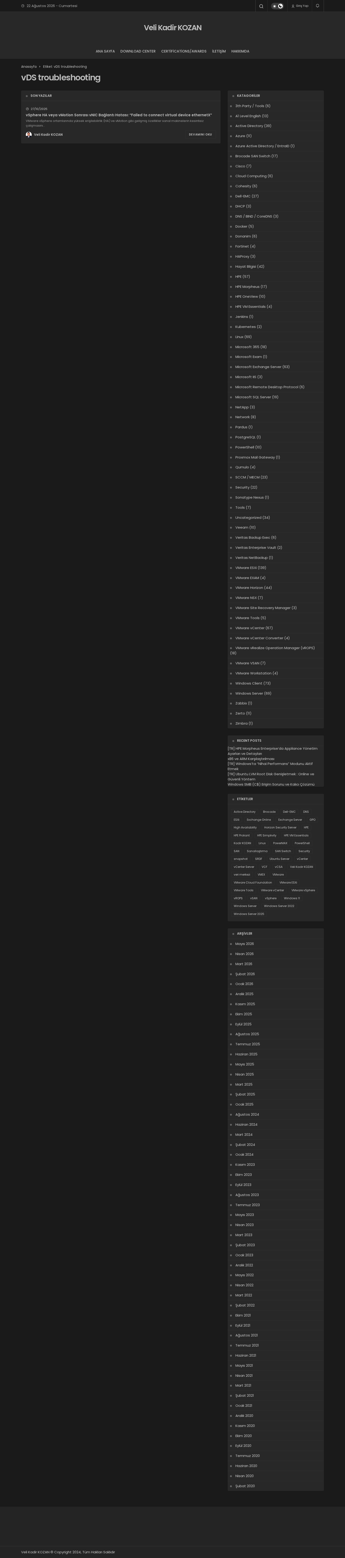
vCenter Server (244, 867)
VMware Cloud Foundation (253, 882)
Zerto (240, 713)
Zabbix (241, 703)
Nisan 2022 (244, 1285)
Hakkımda (240, 51)
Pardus (241, 427)
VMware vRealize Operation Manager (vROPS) (275, 647)
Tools (240, 507)
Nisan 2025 (244, 1074)
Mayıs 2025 (244, 1064)
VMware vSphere (303, 890)
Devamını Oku (200, 134)
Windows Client (248, 683)
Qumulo (242, 467)
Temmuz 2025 (247, 1044)
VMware (278, 875)
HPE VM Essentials (250, 306)
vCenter (302, 859)
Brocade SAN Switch (252, 156)
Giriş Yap (301, 6)
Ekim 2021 (243, 1315)
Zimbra (241, 723)
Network (242, 416)
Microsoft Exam (248, 356)
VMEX (261, 875)
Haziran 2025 (246, 1054)
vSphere (270, 898)
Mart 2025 (244, 1084)
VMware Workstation (253, 673)
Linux (239, 336)
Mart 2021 (243, 1385)
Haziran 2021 (245, 1355)
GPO (312, 820)
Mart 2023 (243, 1234)
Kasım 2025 (245, 1003)
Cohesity (243, 186)
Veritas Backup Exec (252, 537)
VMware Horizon (249, 587)
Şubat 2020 (245, 1485)
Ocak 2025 (244, 1104)
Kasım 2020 (245, 1425)
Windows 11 (292, 898)
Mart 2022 (243, 1295)
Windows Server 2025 (249, 914)
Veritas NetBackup (251, 557)
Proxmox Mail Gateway (255, 457)
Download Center (138, 51)
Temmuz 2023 (247, 1204)
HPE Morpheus (247, 286)
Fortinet (242, 246)
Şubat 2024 (245, 1144)
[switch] (277, 6)
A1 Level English (248, 115)
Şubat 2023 (245, 1244)
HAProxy (242, 256)
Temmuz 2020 (247, 1455)
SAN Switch (283, 851)
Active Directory (249, 125)
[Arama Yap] (261, 6)
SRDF (258, 859)
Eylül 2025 (243, 1024)
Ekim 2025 (243, 1014)
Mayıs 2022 (244, 1274)
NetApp (242, 407)
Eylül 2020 (243, 1445)
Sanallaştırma (257, 851)
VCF (264, 867)
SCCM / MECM (247, 477)
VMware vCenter (249, 627)
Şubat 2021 (244, 1395)
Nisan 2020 (244, 1475)
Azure (240, 135)
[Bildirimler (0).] (318, 6)
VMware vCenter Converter (259, 638)
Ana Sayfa (105, 51)
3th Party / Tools (249, 105)
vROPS (238, 898)
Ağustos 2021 (246, 1335)
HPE (238, 276)
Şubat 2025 (245, 1094)
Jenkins (241, 316)
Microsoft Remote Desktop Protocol (266, 386)
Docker (241, 226)
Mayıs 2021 (244, 1365)
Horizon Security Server (280, 827)
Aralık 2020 (244, 1415)
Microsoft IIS (245, 376)
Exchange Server (290, 820)
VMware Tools (247, 617)
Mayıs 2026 (244, 943)
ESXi (236, 820)
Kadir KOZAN (242, 843)
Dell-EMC (243, 196)
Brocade (269, 812)
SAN (236, 851)
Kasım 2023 (245, 1164)
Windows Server (249, 693)
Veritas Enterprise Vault (255, 547)
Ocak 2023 (244, 1255)
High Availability (245, 827)
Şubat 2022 (245, 1305)
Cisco (240, 166)
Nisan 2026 (244, 953)
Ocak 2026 (244, 983)
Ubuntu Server (279, 859)
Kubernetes (245, 326)
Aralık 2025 (244, 993)
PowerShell (244, 447)
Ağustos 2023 (247, 1194)
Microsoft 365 (247, 346)
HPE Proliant (242, 835)
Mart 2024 (244, 1134)
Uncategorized (248, 517)
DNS (306, 812)
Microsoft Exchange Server (258, 366)
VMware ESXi (246, 567)
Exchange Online (259, 820)
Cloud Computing (251, 175)
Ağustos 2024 (247, 1114)
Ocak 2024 (244, 1154)
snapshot (241, 859)
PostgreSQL (245, 437)
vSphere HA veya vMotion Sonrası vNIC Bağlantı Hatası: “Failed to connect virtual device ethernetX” (119, 115)
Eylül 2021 (242, 1325)
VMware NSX (246, 597)
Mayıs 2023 (244, 1214)
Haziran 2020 (246, 1465)
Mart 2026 (243, 963)
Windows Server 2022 (279, 906)
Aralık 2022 (244, 1265)
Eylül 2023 (243, 1184)
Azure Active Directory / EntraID (262, 145)
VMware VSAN (247, 663)
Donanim (243, 236)
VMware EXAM (247, 577)
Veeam (241, 527)
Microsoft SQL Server (253, 397)
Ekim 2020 (243, 1435)
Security (242, 487)
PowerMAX (280, 843)
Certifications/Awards (184, 51)
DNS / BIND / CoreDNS (253, 216)
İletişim (219, 51)
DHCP (240, 206)
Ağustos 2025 (247, 1033)
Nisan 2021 (244, 1375)
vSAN (253, 898)
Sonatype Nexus (249, 497)
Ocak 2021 (243, 1405)
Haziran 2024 (246, 1124)
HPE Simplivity (266, 835)
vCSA (279, 867)
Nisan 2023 (244, 1224)
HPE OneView (246, 296)
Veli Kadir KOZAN (172, 27)
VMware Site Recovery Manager (263, 607)
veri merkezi (242, 875)
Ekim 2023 (243, 1174)
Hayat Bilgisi (245, 266)
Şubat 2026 (245, 973)
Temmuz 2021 (247, 1345)
